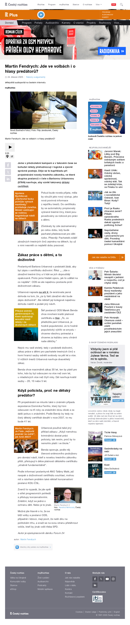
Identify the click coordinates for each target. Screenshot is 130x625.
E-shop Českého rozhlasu (103, 342)
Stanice (76, 5)
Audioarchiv (107, 15)
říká (57, 318)
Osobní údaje (90, 612)
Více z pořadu (96, 268)
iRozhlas (41, 5)
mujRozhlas (64, 5)
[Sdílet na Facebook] (8, 165)
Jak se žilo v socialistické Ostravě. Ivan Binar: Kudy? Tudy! (112, 198)
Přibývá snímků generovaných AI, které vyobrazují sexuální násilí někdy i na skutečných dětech (25, 318)
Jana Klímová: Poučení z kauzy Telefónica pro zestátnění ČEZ (113, 308)
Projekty (91, 22)
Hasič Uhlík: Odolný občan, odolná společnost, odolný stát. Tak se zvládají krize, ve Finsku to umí (113, 178)
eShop (13, 589)
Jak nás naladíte (72, 578)
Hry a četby (95, 106)
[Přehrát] (10, 147)
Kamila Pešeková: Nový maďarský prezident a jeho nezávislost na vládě (114, 293)
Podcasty (42, 585)
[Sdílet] (12, 156)
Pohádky (94, 115)
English (117, 612)
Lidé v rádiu (70, 585)
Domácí (9, 22)
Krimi (93, 111)
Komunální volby (18, 581)
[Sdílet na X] (8, 172)
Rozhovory (105, 22)
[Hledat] (121, 4)
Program (51, 5)
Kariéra (68, 589)
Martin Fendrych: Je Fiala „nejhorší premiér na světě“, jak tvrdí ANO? (25, 432)
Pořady (39, 22)
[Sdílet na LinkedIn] (8, 179)
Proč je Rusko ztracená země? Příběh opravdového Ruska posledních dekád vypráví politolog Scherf (114, 216)
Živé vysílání (95, 125)
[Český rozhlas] (16, 4)
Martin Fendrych (28, 539)
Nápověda (70, 581)
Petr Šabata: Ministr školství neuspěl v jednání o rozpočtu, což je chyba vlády (114, 277)
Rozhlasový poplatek (75, 597)
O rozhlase (87, 5)
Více (117, 22)
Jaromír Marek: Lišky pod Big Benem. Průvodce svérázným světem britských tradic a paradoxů (114, 158)
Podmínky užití (105, 612)
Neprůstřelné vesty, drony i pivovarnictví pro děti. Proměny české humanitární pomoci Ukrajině (114, 237)
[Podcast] (7, 156)
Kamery (105, 17)
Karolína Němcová (66, 507)
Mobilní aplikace (45, 589)
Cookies (79, 612)
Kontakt (68, 593)
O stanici (79, 22)
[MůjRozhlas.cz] (10, 88)
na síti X (43, 292)
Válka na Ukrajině (18, 578)
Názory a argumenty (35, 77)
